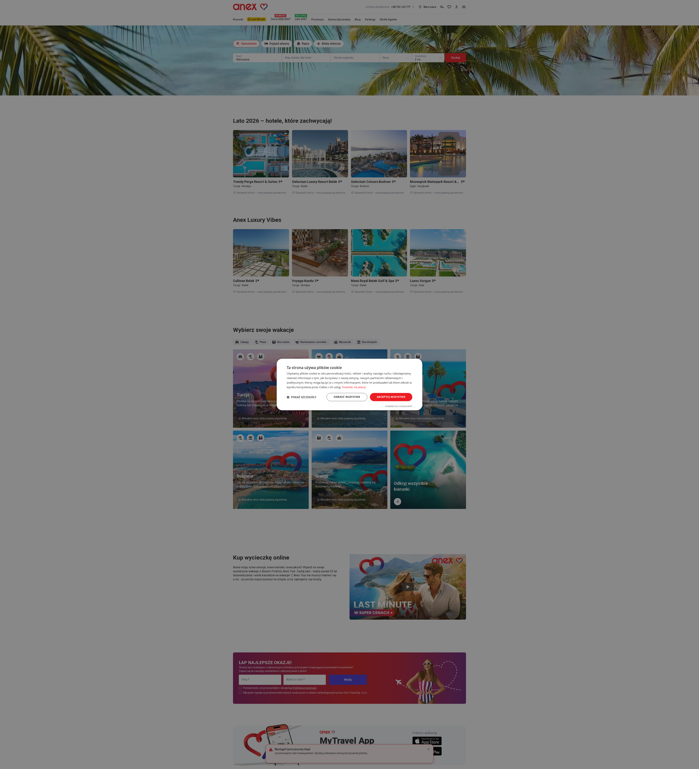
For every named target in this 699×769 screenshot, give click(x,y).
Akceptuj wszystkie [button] (391, 397)
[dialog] (349, 384)
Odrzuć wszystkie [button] (347, 397)
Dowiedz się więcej (354, 387)
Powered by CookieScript (398, 406)
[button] (301, 397)
